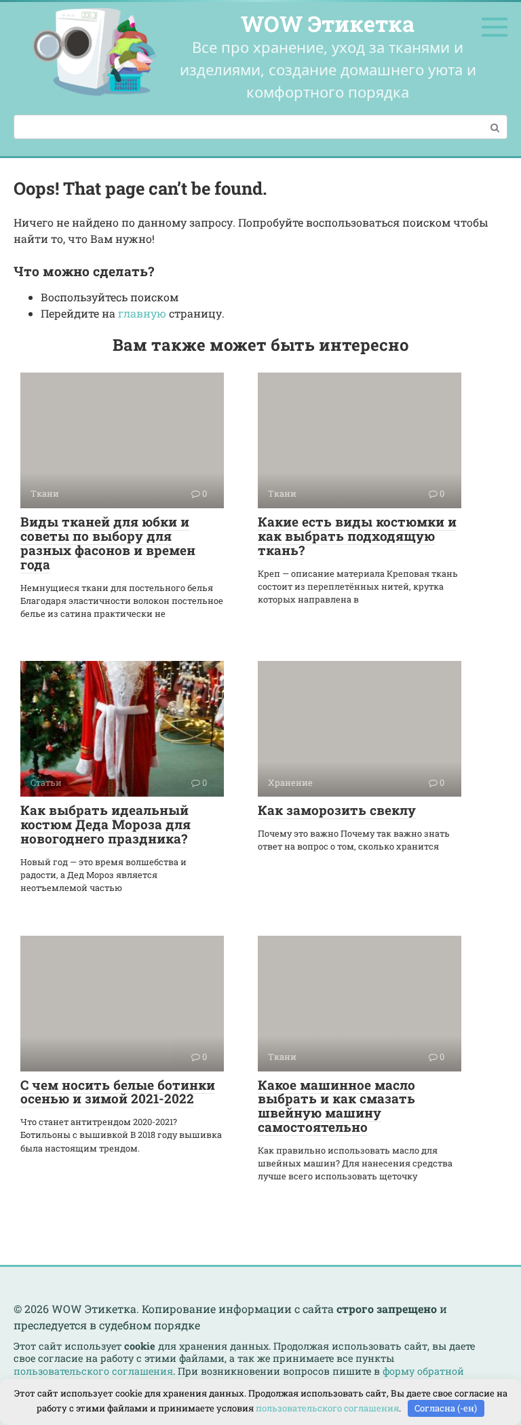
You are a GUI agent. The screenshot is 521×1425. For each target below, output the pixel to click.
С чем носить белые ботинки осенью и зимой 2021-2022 (117, 1091)
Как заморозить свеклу (337, 809)
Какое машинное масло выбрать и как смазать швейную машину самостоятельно (336, 1106)
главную (142, 313)
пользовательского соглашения (93, 1371)
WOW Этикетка (327, 23)
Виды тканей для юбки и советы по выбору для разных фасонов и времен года (107, 543)
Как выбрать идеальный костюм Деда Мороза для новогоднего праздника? (105, 824)
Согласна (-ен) (445, 1408)
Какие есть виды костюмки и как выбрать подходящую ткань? (357, 535)
